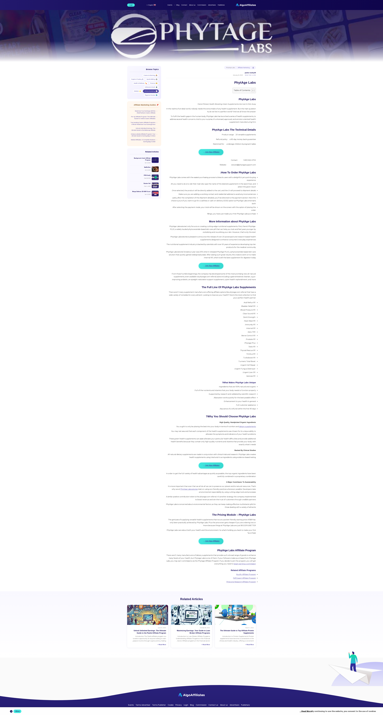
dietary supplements (247, 427)
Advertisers (212, 5)
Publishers (221, 5)
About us (192, 5)
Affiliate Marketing (244, 67)
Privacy (178, 705)
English (150, 5)
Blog (177, 5)
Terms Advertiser (143, 705)
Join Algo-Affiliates (211, 152)
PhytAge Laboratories (189, 489)
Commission (201, 5)
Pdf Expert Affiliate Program (244, 578)
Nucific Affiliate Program (246, 574)
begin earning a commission (245, 564)
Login (131, 5)
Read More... (306, 711)
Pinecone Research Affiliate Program (241, 582)
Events (170, 5)
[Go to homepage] (191, 695)
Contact (184, 5)
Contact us (213, 705)
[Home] (253, 67)
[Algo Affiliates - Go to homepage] (246, 5)
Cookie (171, 705)
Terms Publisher (159, 705)
